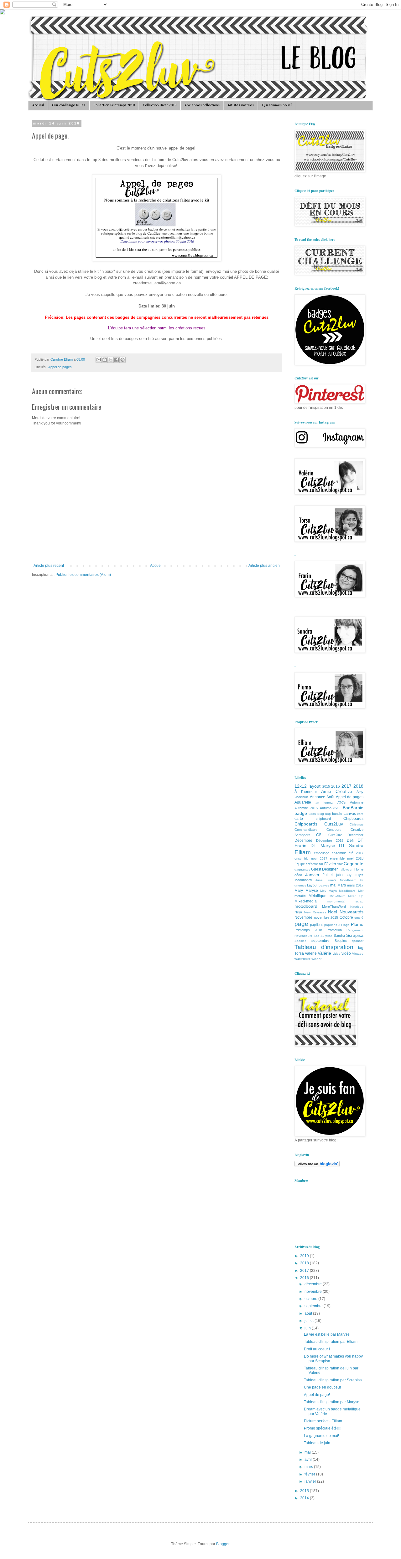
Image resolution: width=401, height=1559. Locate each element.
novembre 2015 (326, 917)
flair (340, 864)
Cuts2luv (335, 835)
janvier (311, 1481)
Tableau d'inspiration (323, 947)
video (337, 953)
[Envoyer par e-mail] (99, 360)
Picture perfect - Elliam (323, 1421)
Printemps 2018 (308, 930)
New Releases (315, 912)
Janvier (312, 874)
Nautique (356, 906)
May (323, 890)
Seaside (300, 940)
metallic (300, 896)
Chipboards (353, 818)
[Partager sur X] (110, 360)
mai (333, 885)
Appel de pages (60, 367)
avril (337, 808)
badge (300, 813)
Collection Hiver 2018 (159, 105)
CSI (319, 835)
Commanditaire (305, 829)
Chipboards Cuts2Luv (318, 823)
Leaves (324, 885)
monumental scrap (345, 901)
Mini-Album (337, 896)
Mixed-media (305, 901)
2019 (305, 1256)
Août (330, 797)
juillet (310, 1320)
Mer (360, 890)
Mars (341, 885)
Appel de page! (317, 1395)
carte (298, 818)
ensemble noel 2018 (346, 858)
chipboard (323, 818)
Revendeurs (303, 935)
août (309, 1313)
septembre (320, 940)
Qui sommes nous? (277, 105)
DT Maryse (322, 845)
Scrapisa (354, 935)
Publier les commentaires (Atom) (83, 574)
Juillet (328, 875)
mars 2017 (355, 885)
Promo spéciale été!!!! (322, 1428)
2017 (346, 786)
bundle (337, 813)
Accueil (38, 105)
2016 (335, 786)
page (301, 924)
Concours (333, 829)
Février (330, 864)
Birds (312, 813)
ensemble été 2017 (348, 853)
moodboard (305, 906)
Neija (298, 912)
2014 (305, 1498)
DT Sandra (351, 845)
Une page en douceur (322, 1387)
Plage (345, 925)
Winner (316, 959)
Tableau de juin (317, 1443)
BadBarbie (353, 807)
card (360, 813)
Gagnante (353, 863)
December (355, 835)
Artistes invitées (241, 105)
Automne (356, 802)
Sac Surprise (323, 935)
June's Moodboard (342, 880)
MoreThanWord (334, 906)
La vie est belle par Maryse (327, 1334)
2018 (358, 786)
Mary (298, 890)
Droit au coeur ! (317, 1349)
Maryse (311, 890)
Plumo (357, 924)
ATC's (341, 802)
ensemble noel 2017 (310, 858)
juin (339, 874)
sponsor (357, 940)
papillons (316, 925)
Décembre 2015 (329, 840)
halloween (346, 869)
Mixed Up (355, 896)
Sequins (341, 940)
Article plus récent (49, 565)
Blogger (222, 1544)
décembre (314, 1284)
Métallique (317, 896)
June (319, 880)
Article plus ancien (264, 565)
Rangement (354, 930)
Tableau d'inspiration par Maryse (331, 1402)
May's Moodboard (342, 890)
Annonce (317, 797)
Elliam (302, 852)
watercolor (302, 959)
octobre (311, 1299)
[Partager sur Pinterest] (122, 360)
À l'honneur (305, 792)
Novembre (303, 917)
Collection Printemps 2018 (114, 105)
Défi (350, 840)
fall (321, 864)
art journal (324, 802)
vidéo (346, 953)
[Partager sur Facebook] (116, 360)
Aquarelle (302, 802)
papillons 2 (332, 925)
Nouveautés (351, 911)
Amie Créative (336, 791)
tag (360, 948)
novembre (314, 1291)
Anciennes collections (202, 105)
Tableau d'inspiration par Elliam (330, 1341)
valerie (311, 953)
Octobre (346, 917)
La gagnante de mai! (321, 1436)
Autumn (325, 808)
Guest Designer (324, 869)
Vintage (357, 953)
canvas (350, 813)
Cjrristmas (356, 824)
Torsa (299, 953)
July (349, 875)
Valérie (324, 953)
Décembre (303, 840)
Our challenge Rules (68, 105)
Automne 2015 (306, 808)
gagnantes (302, 869)
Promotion (334, 930)
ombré (358, 917)
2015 (326, 786)
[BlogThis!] (105, 360)
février (310, 1474)
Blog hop (324, 813)
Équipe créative (306, 864)
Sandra (339, 935)
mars (309, 1467)
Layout (312, 885)
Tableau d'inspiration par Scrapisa (333, 1380)
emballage (321, 853)
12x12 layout (307, 786)
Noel (332, 911)
